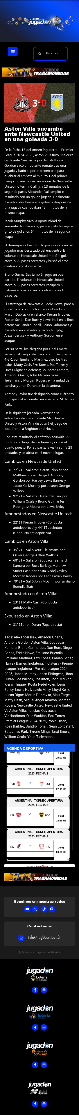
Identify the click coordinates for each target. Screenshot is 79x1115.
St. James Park (16, 732)
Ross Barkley (14, 726)
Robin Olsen (57, 721)
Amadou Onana (50, 637)
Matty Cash (13, 700)
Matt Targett (62, 695)
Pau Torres (56, 716)
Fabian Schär (62, 658)
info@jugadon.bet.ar (44, 937)
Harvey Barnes (15, 663)
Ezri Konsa (42, 658)
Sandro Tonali (36, 726)
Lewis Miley (42, 690)
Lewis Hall (23, 690)
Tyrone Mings (39, 732)
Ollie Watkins (36, 716)
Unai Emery (60, 732)
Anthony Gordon (17, 642)
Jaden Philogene (50, 674)
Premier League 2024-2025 (25, 721)
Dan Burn (54, 648)
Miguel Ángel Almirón (40, 700)
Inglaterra (35, 663)
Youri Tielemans (39, 737)
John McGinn (61, 679)
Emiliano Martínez (18, 658)
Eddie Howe (25, 653)
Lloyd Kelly (60, 690)
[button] (13, 51)
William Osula (15, 737)
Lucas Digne (14, 695)
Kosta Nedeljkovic (42, 684)
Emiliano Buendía (49, 653)
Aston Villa (39, 642)
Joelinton (42, 679)
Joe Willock (24, 679)
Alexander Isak (25, 637)
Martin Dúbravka (38, 695)
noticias (33, 711)
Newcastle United (30, 705)
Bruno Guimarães (31, 648)
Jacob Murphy (25, 674)
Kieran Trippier (15, 684)
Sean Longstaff (61, 726)
